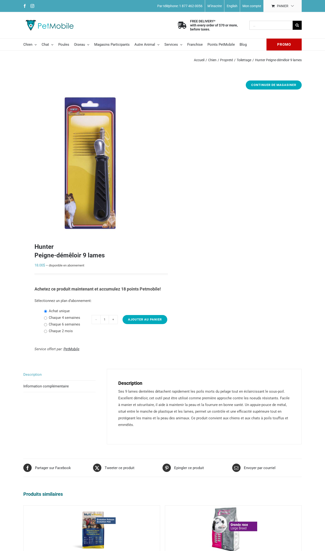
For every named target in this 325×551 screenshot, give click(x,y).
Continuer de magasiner (273, 85)
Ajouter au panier (145, 319)
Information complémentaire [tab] (46, 386)
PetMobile (71, 349)
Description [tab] (32, 374)
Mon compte (251, 6)
